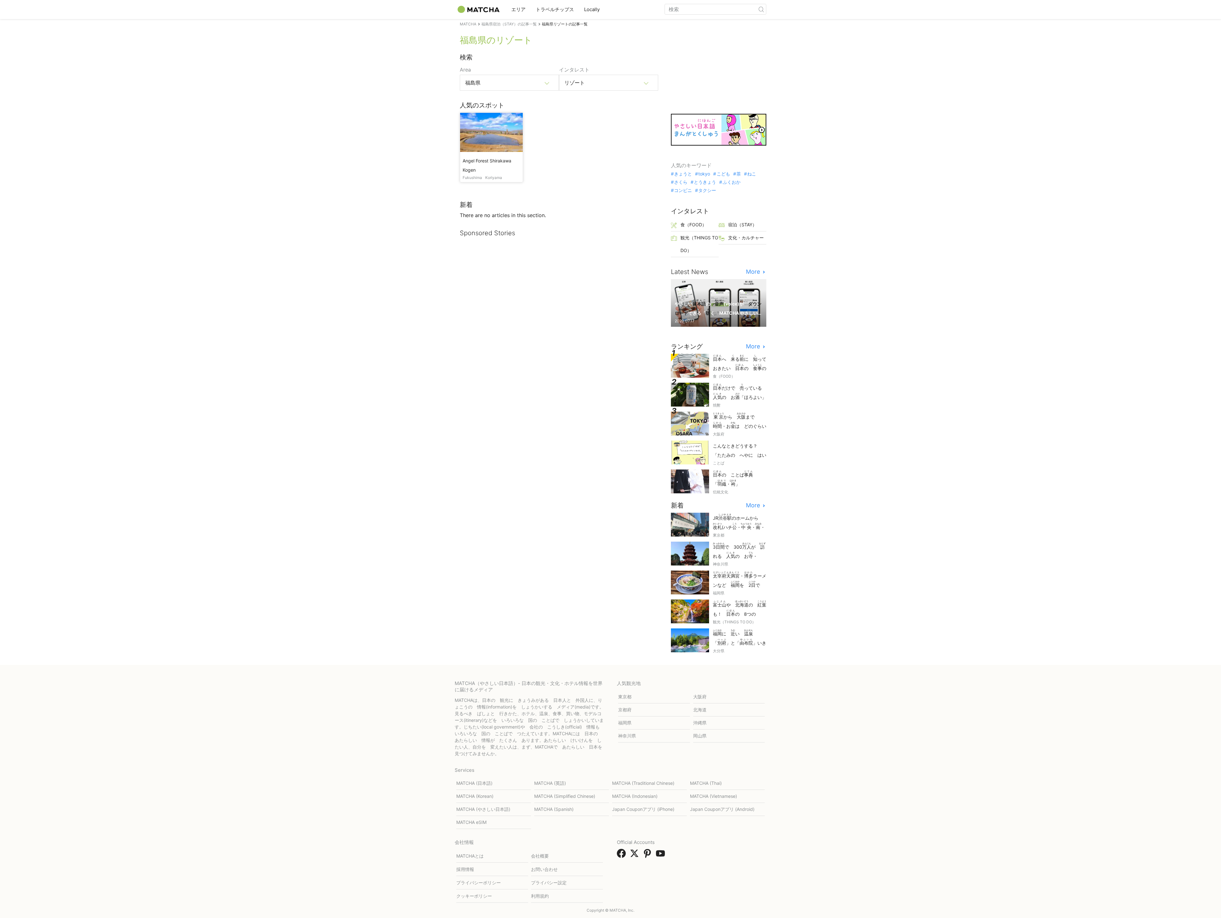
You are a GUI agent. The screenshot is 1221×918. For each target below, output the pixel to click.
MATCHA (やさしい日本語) (483, 809)
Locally (592, 9)
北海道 (700, 709)
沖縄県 (700, 722)
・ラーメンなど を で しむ (739, 580)
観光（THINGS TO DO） (699, 244)
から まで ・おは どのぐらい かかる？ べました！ (739, 421)
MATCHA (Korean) (474, 796)
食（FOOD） (693, 224)
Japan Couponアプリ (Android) (722, 809)
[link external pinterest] (648, 855)
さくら (680, 182)
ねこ (751, 174)
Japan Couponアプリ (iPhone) (643, 809)
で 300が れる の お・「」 (739, 551)
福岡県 (624, 722)
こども (723, 174)
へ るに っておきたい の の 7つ (739, 363)
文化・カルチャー (746, 237)
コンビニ (683, 190)
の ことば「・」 (733, 478)
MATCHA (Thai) (706, 783)
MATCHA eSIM (471, 822)
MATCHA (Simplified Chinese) (564, 796)
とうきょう (705, 182)
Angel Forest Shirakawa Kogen (487, 165)
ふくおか (731, 182)
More (754, 272)
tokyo (704, 174)
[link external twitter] (635, 855)
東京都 (624, 696)
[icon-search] (761, 9)
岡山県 (700, 735)
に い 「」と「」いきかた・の (739, 638)
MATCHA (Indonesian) (635, 796)
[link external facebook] (622, 855)
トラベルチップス (555, 9)
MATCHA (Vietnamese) (713, 796)
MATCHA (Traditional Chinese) (643, 783)
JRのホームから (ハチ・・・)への (739, 522)
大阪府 (700, 696)
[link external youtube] (661, 855)
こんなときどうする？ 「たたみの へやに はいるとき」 (739, 451)
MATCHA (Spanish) (554, 809)
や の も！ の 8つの (739, 609)
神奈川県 (627, 735)
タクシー (707, 190)
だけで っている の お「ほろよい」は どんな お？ (739, 392)
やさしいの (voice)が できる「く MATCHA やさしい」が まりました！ (718, 308)
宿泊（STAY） (742, 224)
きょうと (683, 174)
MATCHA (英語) (550, 783)
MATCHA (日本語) (474, 783)
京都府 (624, 709)
